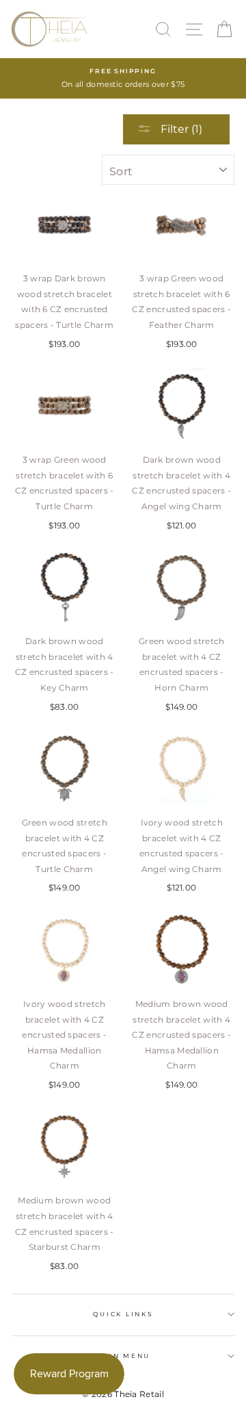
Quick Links (123, 1314)
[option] (123, 78)
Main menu (123, 1355)
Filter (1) (180, 129)
